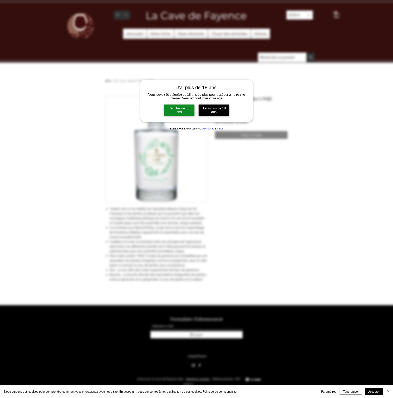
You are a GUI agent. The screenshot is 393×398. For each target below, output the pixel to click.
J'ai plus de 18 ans (179, 110)
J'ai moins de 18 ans (214, 110)
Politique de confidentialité (220, 391)
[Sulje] (388, 391)
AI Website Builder (212, 128)
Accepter (374, 391)
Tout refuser (351, 391)
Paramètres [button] (328, 391)
